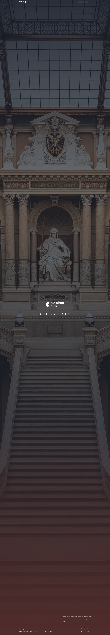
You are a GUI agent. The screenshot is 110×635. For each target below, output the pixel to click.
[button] (55, 2)
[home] (22, 2)
